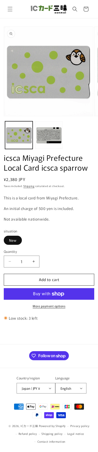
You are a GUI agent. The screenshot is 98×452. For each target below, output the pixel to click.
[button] (10, 9)
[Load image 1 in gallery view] (19, 135)
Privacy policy (79, 426)
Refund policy (28, 434)
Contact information (51, 441)
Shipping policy (52, 434)
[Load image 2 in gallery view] (49, 135)
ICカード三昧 (29, 426)
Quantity (10, 251)
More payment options (49, 306)
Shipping (28, 186)
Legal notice (75, 434)
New (13, 240)
